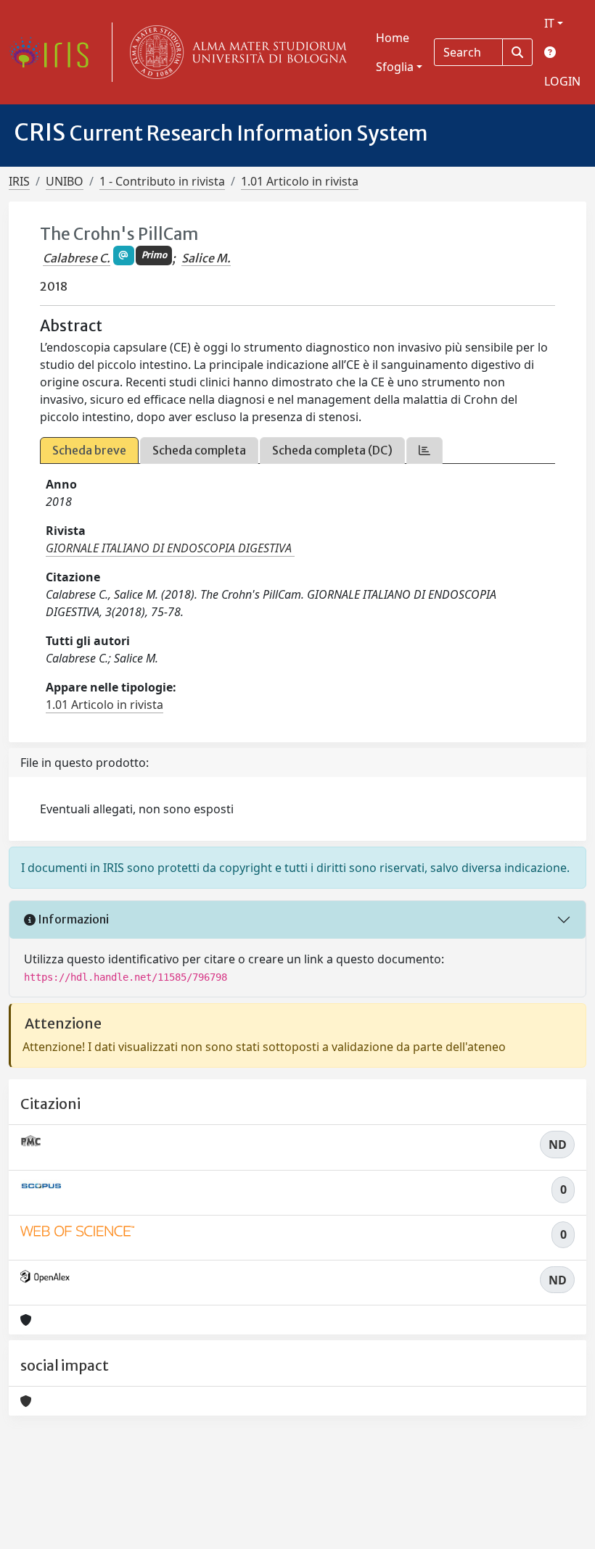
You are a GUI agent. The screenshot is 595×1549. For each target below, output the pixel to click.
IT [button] (549, 23)
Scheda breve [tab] (89, 450)
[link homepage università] (235, 52)
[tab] (424, 450)
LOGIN (562, 81)
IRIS (19, 181)
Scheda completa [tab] (199, 450)
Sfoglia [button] (395, 67)
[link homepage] (54, 52)
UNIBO (64, 181)
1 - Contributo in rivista (162, 181)
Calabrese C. (76, 258)
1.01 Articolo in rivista (299, 181)
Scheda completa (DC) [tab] (332, 450)
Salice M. (206, 258)
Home (392, 38)
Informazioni (72, 919)
